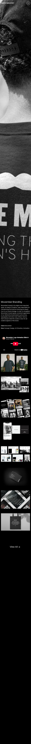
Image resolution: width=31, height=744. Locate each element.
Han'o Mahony (7, 3)
